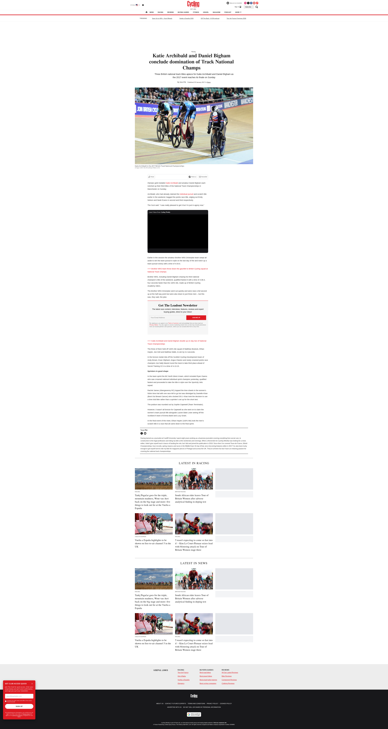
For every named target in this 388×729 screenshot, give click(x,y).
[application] (178, 231)
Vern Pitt (183, 82)
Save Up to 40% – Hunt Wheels (162, 18)
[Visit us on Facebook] (251, 3)
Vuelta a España (183, 680)
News (152, 12)
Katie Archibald (172, 183)
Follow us (193, 177)
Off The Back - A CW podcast (210, 18)
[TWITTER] (142, 433)
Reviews (170, 12)
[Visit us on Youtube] (254, 3)
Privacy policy (212, 703)
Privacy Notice (154, 325)
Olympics (181, 683)
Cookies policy (226, 703)
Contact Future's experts (175, 703)
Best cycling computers (208, 683)
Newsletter (204, 177)
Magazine (216, 12)
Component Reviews (229, 680)
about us (159, 703)
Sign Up (19, 706)
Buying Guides (183, 12)
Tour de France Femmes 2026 (236, 18)
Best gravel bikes (206, 676)
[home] (147, 12)
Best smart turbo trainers (208, 680)
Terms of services (173, 323)
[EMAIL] (145, 433)
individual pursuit (186, 194)
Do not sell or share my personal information (202, 707)
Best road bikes (205, 672)
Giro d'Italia (182, 676)
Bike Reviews (227, 676)
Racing (160, 12)
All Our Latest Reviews (230, 672)
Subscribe (248, 7)
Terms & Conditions (17, 715)
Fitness (196, 12)
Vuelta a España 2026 (186, 18)
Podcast (227, 12)
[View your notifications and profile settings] (143, 5)
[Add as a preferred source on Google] (194, 714)
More (237, 12)
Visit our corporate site (220, 722)
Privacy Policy (26, 714)
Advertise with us (174, 707)
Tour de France (183, 672)
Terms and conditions (196, 703)
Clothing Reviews (228, 683)
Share (152, 177)
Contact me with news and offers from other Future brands (19, 701)
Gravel (206, 12)
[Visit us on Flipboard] (257, 3)
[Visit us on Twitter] (248, 3)
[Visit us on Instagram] (245, 3)
